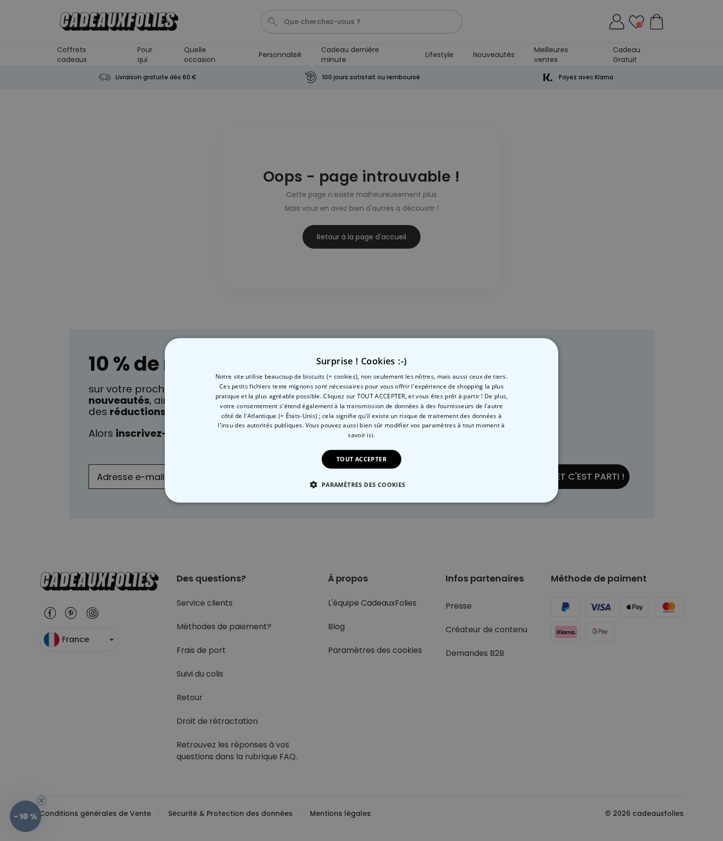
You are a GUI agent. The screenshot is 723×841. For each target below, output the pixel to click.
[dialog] (361, 420)
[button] (361, 484)
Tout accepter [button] (361, 459)
